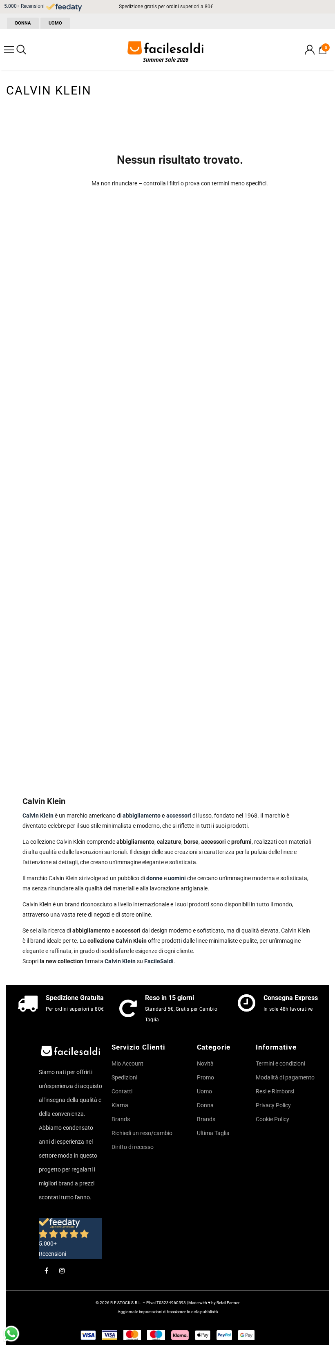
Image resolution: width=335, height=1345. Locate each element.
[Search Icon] (21, 50)
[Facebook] (46, 1270)
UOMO (55, 23)
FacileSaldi (159, 961)
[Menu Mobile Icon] (9, 50)
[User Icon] (310, 50)
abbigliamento (142, 815)
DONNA (23, 23)
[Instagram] (62, 1270)
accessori (178, 815)
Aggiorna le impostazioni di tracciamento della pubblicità (168, 1311)
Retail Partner (228, 1302)
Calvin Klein (120, 961)
